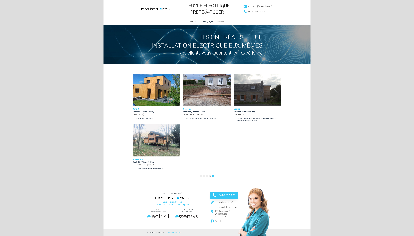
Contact (220, 21)
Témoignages (207, 21)
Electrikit (194, 21)
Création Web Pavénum (173, 232)
